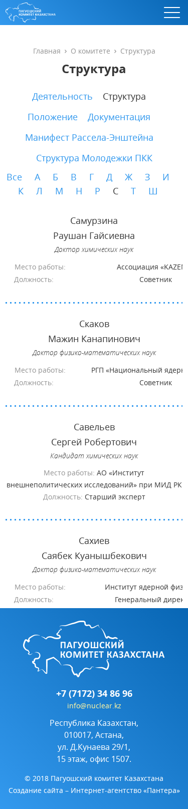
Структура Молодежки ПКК (94, 158)
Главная (47, 51)
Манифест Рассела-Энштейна (89, 137)
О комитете (90, 51)
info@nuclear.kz (94, 705)
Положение (53, 117)
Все (14, 177)
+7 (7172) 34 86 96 (94, 694)
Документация (119, 117)
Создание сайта (36, 790)
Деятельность (62, 96)
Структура (124, 96)
